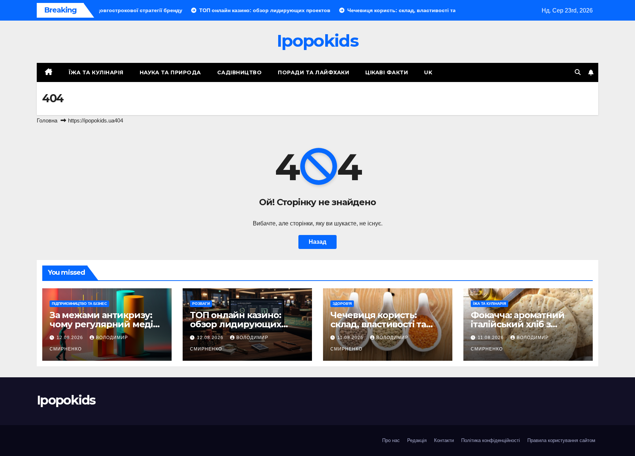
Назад (317, 242)
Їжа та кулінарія (96, 72)
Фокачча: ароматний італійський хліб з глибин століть (517, 324)
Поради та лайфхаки (313, 72)
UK (428, 72)
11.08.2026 (351, 337)
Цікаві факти (386, 72)
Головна (47, 120)
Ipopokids (317, 40)
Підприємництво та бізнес (79, 304)
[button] (578, 72)
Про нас (391, 440)
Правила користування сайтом (561, 440)
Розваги (201, 304)
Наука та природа (170, 72)
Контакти (444, 440)
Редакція (417, 440)
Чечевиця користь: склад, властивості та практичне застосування (386, 324)
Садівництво (239, 72)
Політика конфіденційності (490, 440)
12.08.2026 (71, 337)
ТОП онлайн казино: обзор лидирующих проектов (235, 324)
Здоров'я (342, 304)
